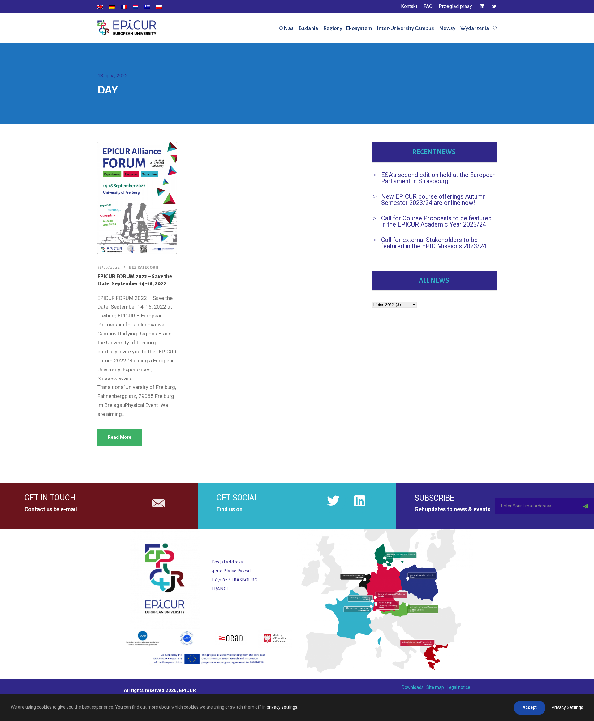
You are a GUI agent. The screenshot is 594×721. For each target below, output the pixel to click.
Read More (119, 437)
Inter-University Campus (405, 28)
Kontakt (409, 6)
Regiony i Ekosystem (347, 28)
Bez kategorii (144, 268)
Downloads (413, 687)
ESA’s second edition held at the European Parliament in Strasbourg (438, 178)
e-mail (69, 509)
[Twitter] (333, 500)
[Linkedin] (359, 500)
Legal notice (458, 687)
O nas (286, 28)
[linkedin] (482, 6)
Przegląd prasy (455, 6)
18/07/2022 (108, 268)
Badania (308, 28)
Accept (530, 707)
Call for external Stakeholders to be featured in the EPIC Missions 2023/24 (433, 243)
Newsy (447, 28)
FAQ (428, 6)
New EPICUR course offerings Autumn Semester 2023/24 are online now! (433, 199)
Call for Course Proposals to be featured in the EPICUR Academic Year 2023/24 (436, 221)
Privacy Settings (567, 707)
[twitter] (494, 6)
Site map (435, 687)
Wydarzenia (474, 28)
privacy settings (282, 707)
